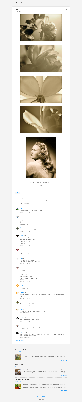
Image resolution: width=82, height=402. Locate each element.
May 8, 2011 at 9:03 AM (25, 254)
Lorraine (22, 317)
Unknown (22, 292)
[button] (66, 9)
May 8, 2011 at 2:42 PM (25, 270)
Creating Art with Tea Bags (22, 379)
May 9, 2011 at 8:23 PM (25, 328)
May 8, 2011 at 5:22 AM (25, 224)
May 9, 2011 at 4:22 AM (25, 288)
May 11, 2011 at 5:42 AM (25, 337)
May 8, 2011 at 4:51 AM (25, 205)
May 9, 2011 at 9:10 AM (25, 305)
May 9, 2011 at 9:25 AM (25, 314)
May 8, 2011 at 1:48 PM (25, 263)
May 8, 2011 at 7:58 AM (25, 245)
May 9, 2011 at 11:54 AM (25, 321)
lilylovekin (22, 227)
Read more (64, 360)
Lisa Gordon (22, 332)
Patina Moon (20, 3)
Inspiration (18, 192)
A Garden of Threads (24, 267)
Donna (21, 249)
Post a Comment (19, 340)
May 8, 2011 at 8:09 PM (25, 281)
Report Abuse (41, 399)
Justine (21, 301)
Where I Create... (19, 364)
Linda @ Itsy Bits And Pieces (26, 325)
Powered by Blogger (41, 396)
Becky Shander (23, 285)
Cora (21, 309)
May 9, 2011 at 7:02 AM (25, 298)
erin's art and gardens (24, 216)
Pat (21, 258)
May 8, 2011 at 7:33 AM (25, 231)
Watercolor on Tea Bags (21, 350)
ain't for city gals (23, 208)
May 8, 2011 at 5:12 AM (25, 212)
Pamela (21, 235)
